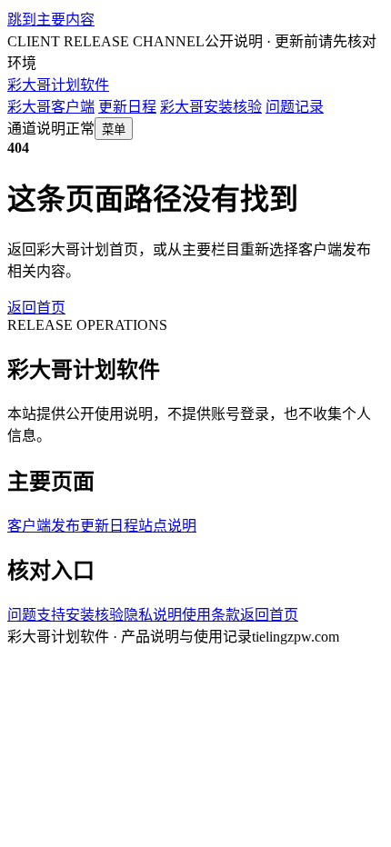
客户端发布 (43, 525)
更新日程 (127, 107)
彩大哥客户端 (51, 107)
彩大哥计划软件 (58, 85)
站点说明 (167, 525)
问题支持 (36, 615)
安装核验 (94, 615)
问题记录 (295, 107)
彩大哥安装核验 (211, 107)
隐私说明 (153, 615)
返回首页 (36, 307)
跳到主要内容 (51, 19)
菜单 (113, 129)
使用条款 (211, 615)
